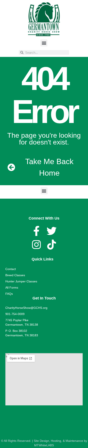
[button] (43, 42)
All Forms (11, 287)
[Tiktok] (52, 245)
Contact (10, 269)
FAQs (9, 293)
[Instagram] (36, 245)
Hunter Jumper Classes (21, 281)
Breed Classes (15, 275)
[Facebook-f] (36, 231)
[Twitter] (52, 231)
